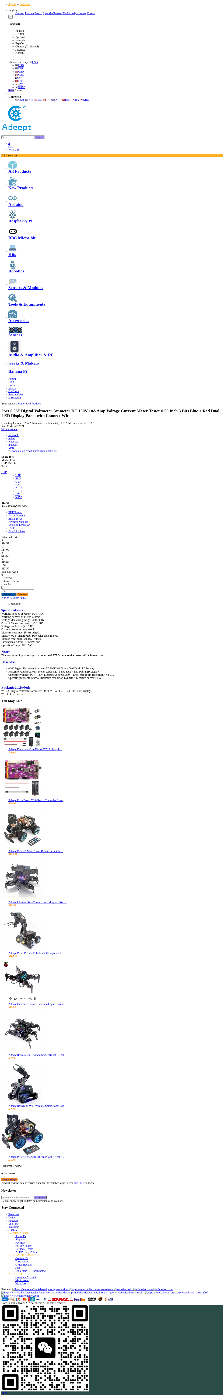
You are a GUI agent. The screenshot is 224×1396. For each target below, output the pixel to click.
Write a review (9, 429)
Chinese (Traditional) (64, 13)
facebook (13, 435)
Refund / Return (24, 1248)
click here (79, 1182)
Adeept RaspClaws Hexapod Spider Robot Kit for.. (36, 1054)
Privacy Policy (23, 1245)
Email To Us (15, 518)
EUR (21, 68)
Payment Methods (18, 521)
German (19, 13)
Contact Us (21, 1258)
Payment (20, 1242)
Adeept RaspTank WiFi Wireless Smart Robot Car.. (36, 1105)
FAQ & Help (15, 528)
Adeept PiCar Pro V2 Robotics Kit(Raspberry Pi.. (36, 953)
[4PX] (108, 1300)
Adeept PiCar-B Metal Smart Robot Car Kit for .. (35, 851)
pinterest (13, 441)
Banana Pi (17, 371)
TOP (4, 1392)
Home (21, 403)
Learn (11, 385)
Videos (12, 388)
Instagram (13, 1226)
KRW (21, 87)
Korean (91, 13)
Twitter (12, 1217)
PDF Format (15, 512)
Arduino (15, 204)
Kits (12, 254)
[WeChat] (45, 1390)
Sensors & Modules (25, 287)
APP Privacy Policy (26, 1252)
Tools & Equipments (26, 304)
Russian (29, 13)
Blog (11, 381)
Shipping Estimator (19, 524)
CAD (21, 74)
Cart (10, 145)
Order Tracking (23, 1264)
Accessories (18, 320)
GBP (21, 71)
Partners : (6, 1289)
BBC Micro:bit (22, 238)
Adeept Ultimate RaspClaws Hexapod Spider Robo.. (37, 902)
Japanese (81, 13)
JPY (20, 84)
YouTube (13, 1223)
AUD (21, 77)
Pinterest (13, 1220)
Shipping (20, 1239)
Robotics (16, 271)
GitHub (12, 1230)
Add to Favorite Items (13, 597)
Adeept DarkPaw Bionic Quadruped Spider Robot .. (37, 1004)
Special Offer (15, 394)
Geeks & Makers (23, 363)
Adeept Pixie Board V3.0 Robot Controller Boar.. (35, 800)
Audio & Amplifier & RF (31, 355)
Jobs (17, 1267)
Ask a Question (17, 515)
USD (35, 62)
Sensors (15, 335)
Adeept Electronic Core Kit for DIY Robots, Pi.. (35, 749)
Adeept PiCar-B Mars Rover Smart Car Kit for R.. (36, 1156)
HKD (21, 81)
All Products (19, 171)
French (38, 13)
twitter (11, 438)
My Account (22, 1280)
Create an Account (25, 1277)
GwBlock (13, 391)
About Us (20, 1236)
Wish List (13, 149)
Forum (12, 378)
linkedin (12, 444)
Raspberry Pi (20, 221)
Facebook (13, 1214)
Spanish (47, 13)
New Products (20, 188)
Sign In (12, 4)
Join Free (25, 4)
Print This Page (16, 531)
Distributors (14, 397)
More (11, 447)
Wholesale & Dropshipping (30, 1270)
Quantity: (6, 584)
